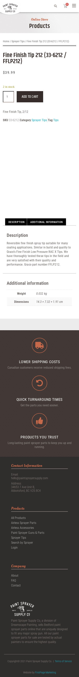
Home (6, 41)
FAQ (13, 580)
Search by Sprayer (22, 542)
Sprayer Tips (18, 41)
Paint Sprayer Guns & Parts (27, 533)
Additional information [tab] (46, 222)
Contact (16, 585)
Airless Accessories (22, 528)
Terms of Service (63, 661)
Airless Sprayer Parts (23, 523)
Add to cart (30, 96)
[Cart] (65, 6)
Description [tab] (16, 222)
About (14, 575)
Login (14, 547)
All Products (18, 518)
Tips (55, 120)
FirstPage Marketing (45, 672)
